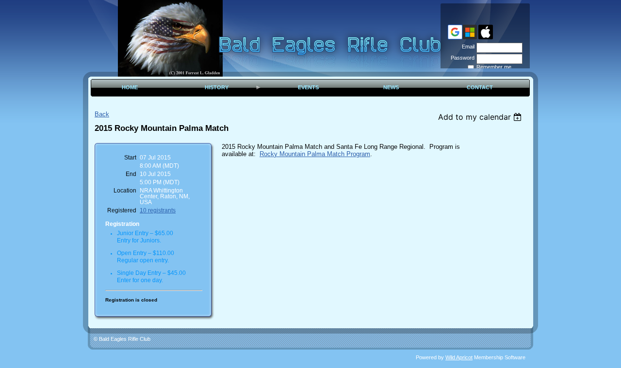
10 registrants (158, 210)
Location (125, 190)
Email (466, 46)
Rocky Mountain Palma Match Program (315, 154)
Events (308, 87)
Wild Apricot (459, 357)
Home (130, 87)
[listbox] (481, 117)
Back (102, 114)
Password (460, 58)
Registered (121, 210)
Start (130, 157)
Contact (480, 87)
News (391, 87)
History (217, 87)
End (131, 174)
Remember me (493, 67)
